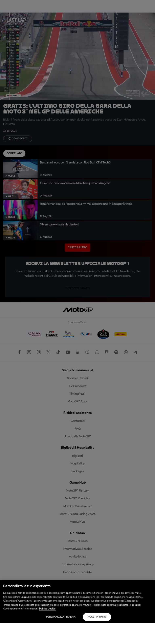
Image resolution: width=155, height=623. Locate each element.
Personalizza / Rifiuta (60, 617)
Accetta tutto (97, 617)
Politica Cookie (47, 608)
